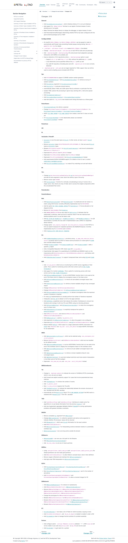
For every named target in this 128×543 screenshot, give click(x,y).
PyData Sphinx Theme (105, 538)
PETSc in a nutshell (18, 16)
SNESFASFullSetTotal (52, 357)
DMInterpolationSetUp (50, 431)
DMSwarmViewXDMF (48, 438)
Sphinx (23, 541)
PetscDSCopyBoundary (49, 511)
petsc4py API (71, 4)
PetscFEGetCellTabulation (54, 471)
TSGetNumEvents (51, 381)
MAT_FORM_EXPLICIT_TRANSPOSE (61, 231)
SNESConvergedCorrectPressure (55, 336)
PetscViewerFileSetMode (50, 119)
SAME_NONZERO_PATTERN (77, 392)
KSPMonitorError (51, 318)
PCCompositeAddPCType (67, 244)
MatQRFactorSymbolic (69, 218)
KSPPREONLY (61, 271)
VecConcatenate (51, 182)
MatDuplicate (56, 394)
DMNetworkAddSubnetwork (53, 484)
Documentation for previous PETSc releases (22, 61)
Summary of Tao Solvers (20, 40)
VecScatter (47, 140)
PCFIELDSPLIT (47, 268)
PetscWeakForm (50, 516)
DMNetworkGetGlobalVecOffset (79, 502)
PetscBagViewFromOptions (53, 95)
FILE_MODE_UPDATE (64, 113)
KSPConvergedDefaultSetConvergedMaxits (57, 292)
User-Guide (58, 4)
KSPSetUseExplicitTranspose (54, 309)
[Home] (40, 11)
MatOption (65, 210)
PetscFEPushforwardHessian (51, 468)
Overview (42, 4)
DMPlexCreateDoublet (75, 457)
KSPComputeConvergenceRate (69, 305)
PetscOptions (50, 84)
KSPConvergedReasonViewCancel (55, 279)
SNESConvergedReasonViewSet (54, 344)
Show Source (102, 16)
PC (49, 246)
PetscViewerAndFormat (50, 107)
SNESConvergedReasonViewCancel (55, 348)
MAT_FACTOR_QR (50, 218)
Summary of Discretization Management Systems (24, 43)
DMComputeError (51, 422)
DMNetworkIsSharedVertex (73, 487)
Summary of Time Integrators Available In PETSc (24, 37)
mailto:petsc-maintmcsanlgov (53, 161)
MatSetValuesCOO (68, 201)
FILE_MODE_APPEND (52, 113)
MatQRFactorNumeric (84, 218)
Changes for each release (20, 56)
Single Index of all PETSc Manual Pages (23, 58)
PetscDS (65, 422)
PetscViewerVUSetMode (52, 117)
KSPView (55, 324)
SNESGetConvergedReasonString (55, 353)
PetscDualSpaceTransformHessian (55, 467)
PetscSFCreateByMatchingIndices (55, 163)
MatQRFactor (58, 218)
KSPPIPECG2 (49, 301)
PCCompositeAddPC (53, 244)
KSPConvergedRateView (52, 305)
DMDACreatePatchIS (54, 418)
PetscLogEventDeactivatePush (55, 97)
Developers (90, 4)
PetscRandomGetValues (52, 79)
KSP (50, 296)
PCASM (45, 326)
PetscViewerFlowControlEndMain (72, 111)
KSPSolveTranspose (49, 311)
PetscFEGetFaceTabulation (72, 471)
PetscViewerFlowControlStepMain (53, 111)
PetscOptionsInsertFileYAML (69, 84)
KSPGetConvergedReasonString (55, 283)
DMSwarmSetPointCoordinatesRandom (56, 440)
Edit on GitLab (103, 13)
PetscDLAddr (50, 528)
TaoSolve (79, 404)
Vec (49, 175)
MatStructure (73, 212)
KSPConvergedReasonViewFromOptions (75, 290)
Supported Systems (19, 18)
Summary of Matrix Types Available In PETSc (25, 26)
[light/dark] (114, 2)
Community (82, 4)
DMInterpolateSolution (53, 426)
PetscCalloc (50, 86)
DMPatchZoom (68, 415)
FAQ (77, 4)
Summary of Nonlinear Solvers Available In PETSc (24, 33)
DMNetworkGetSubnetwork (73, 504)
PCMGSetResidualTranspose (54, 257)
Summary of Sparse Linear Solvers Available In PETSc (25, 29)
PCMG (69, 249)
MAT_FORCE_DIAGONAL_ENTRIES (60, 206)
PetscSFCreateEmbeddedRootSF (75, 157)
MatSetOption (74, 206)
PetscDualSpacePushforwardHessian (75, 467)
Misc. (95, 4)
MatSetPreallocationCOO (53, 201)
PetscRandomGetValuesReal (69, 79)
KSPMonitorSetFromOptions (61, 320)
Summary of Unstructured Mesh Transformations (22, 47)
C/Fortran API (65, 4)
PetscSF (66, 140)
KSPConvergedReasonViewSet (54, 275)
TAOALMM (75, 406)
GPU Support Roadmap (19, 21)
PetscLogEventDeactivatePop (72, 97)
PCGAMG (92, 240)
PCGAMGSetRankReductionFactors (55, 238)
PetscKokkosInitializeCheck (54, 24)
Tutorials (53, 4)
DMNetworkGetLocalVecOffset (80, 500)
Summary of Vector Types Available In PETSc (25, 23)
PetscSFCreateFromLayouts (71, 148)
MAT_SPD (55, 298)
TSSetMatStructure (52, 388)
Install (47, 4)
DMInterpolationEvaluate (71, 459)
